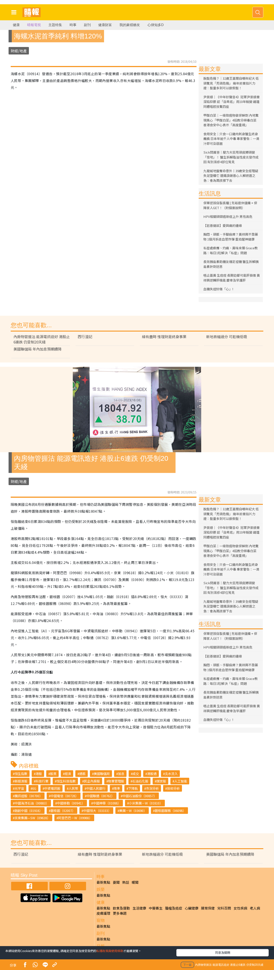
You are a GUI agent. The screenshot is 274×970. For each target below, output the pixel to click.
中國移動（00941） (71, 803)
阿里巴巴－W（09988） (75, 818)
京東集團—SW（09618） (32, 818)
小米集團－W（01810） (146, 803)
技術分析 (173, 788)
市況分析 (152, 788)
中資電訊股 (52, 788)
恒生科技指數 (66, 781)
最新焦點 (103, 882)
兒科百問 (224, 908)
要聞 (116, 882)
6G (34, 788)
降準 (117, 788)
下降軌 (133, 788)
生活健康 (139, 908)
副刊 (87, 25)
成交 (136, 773)
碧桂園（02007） (63, 810)
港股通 (152, 773)
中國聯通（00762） (100, 796)
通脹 (82, 773)
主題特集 (55, 25)
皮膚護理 (103, 913)
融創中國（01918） (28, 810)
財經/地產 (19, 50)
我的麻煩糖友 (129, 25)
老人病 (255, 908)
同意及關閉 (222, 952)
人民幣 (73, 788)
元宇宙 (19, 788)
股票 (53, 773)
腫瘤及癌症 (173, 908)
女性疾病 (240, 908)
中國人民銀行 (96, 788)
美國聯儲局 (102, 773)
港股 (39, 773)
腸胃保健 (208, 908)
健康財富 (105, 25)
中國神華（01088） (107, 803)
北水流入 (171, 773)
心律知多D (155, 25)
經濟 (68, 773)
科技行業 (42, 781)
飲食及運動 (121, 908)
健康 (16, 25)
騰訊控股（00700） (28, 796)
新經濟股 (21, 781)
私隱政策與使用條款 (109, 951)
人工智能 (180, 781)
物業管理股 (116, 781)
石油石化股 (140, 781)
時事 (73, 25)
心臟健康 (191, 908)
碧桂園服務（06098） (170, 810)
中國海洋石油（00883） (32, 803)
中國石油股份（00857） (139, 796)
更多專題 (120, 913)
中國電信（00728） (64, 796)
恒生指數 (21, 773)
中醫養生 (155, 908)
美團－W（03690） (133, 810)
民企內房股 (92, 781)
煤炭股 (161, 781)
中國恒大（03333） (97, 810)
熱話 (125, 882)
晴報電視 (34, 25)
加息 (121, 773)
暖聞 (135, 882)
